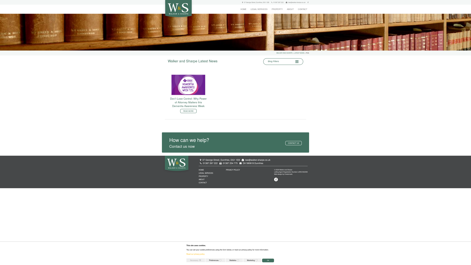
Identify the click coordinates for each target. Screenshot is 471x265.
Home (243, 9)
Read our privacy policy (195, 254)
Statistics (232, 260)
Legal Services (259, 9)
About (290, 9)
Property (277, 9)
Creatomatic (288, 174)
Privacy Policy (233, 170)
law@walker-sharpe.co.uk (296, 2)
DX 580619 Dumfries (252, 163)
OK (268, 260)
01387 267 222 (278, 2)
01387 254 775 (230, 163)
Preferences (214, 260)
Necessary (194, 260)
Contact (302, 9)
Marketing (251, 260)
